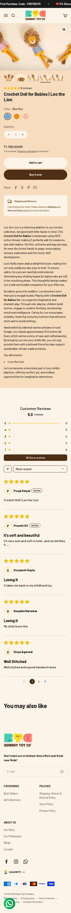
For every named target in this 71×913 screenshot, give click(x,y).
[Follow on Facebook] (6, 861)
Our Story (9, 829)
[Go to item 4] (45, 78)
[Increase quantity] (22, 134)
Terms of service (46, 898)
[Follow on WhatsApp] (25, 861)
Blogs (7, 842)
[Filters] (8, 468)
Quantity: (9, 126)
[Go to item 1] (9, 78)
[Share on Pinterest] (28, 187)
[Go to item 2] (21, 78)
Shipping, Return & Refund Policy (50, 795)
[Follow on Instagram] (16, 861)
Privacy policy (28, 898)
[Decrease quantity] (8, 134)
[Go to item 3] (33, 78)
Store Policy (46, 804)
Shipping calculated (27, 151)
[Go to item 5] (57, 78)
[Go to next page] (46, 681)
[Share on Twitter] (22, 187)
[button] (12, 88)
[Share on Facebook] (15, 187)
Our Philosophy (13, 836)
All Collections (12, 800)
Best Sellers (11, 793)
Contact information (33, 902)
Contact (8, 849)
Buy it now (35, 174)
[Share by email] (35, 187)
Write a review (35, 457)
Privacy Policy (47, 810)
